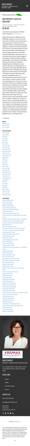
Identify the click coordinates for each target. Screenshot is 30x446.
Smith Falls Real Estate (8, 288)
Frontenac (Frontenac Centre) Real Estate (13, 228)
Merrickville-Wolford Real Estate (11, 260)
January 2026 (5, 148)
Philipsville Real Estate (8, 279)
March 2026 (5, 144)
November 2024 (6, 174)
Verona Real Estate (7, 309)
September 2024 (6, 178)
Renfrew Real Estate (7, 281)
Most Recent (5, 132)
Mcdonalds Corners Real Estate (10, 258)
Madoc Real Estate (7, 253)
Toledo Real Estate (7, 302)
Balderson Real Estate (8, 206)
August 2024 (5, 180)
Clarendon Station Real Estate (10, 209)
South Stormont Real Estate (9, 294)
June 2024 (5, 183)
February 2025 (6, 168)
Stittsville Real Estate (8, 296)
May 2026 (4, 140)
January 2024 (5, 193)
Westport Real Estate (12, 26)
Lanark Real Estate (7, 241)
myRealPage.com (17, 421)
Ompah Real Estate (7, 273)
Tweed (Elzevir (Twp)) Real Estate (11, 304)
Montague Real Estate (8, 262)
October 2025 (5, 153)
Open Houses (6, 127)
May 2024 (4, 185)
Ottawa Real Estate (7, 275)
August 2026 (5, 134)
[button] (3, 413)
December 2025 (6, 149)
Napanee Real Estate (8, 264)
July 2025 (4, 159)
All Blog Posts (6, 123)
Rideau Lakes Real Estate (9, 285)
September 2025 (6, 155)
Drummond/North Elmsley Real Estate (12, 223)
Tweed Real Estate (7, 307)
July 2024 (4, 181)
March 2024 (5, 189)
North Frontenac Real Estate (10, 272)
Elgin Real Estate (6, 224)
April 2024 (5, 187)
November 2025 (6, 151)
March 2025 (5, 166)
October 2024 (6, 176)
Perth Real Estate (7, 277)
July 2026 (4, 136)
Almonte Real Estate (7, 200)
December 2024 (6, 172)
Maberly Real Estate (7, 251)
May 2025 (4, 163)
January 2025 (5, 170)
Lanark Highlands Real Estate (10, 240)
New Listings (5, 125)
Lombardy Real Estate (8, 245)
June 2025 (4, 161)
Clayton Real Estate (7, 211)
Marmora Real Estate (8, 256)
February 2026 (6, 146)
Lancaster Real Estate (8, 243)
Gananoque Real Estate (8, 232)
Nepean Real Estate (7, 266)
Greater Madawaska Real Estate (11, 234)
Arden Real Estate (7, 202)
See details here (17, 34)
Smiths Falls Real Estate (8, 290)
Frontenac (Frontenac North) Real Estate (13, 230)
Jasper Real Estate (7, 238)
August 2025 (5, 157)
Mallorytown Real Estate (8, 255)
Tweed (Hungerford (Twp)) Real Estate (12, 305)
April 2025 (5, 164)
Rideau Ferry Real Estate (9, 283)
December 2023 (6, 195)
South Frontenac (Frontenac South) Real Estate (15, 292)
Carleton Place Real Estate (9, 208)
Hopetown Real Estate (8, 236)
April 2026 (5, 142)
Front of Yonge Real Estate (9, 226)
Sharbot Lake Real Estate (9, 287)
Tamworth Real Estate (8, 298)
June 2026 (5, 138)
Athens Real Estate (7, 204)
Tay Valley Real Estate (8, 300)
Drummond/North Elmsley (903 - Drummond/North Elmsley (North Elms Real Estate (14, 215)
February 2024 (6, 191)
